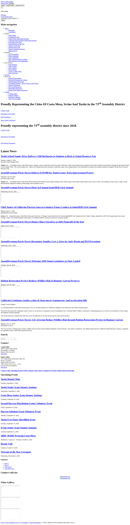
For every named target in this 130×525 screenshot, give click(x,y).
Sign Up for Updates (14, 99)
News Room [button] (8, 63)
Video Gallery (12, 66)
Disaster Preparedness (15, 78)
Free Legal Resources (14, 87)
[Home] (3, 15)
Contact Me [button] (4, 3)
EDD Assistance (6, 117)
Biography (11, 30)
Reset (3, 5)
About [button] (6, 28)
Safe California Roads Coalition (18, 59)
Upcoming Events (13, 37)
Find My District (13, 95)
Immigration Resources (15, 88)
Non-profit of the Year (15, 42)
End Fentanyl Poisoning (8, 143)
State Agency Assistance (8, 120)
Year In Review (13, 73)
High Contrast (10, 5)
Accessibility (24, 522)
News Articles (12, 68)
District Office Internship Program (18, 39)
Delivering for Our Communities (18, 61)
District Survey (12, 51)
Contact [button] (7, 92)
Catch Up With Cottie (14, 71)
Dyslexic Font (20, 5)
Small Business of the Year (16, 44)
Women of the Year (14, 47)
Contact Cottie (12, 94)
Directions (4, 354)
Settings (11, 3)
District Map (12, 35)
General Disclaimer (35, 522)
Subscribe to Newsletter (8, 114)
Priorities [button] (7, 52)
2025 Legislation (13, 54)
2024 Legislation (13, 56)
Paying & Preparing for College (17, 80)
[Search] (15, 339)
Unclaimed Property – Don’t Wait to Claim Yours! (23, 83)
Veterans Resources (14, 85)
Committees (12, 32)
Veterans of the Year (14, 46)
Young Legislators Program (16, 49)
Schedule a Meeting (14, 97)
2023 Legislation (13, 58)
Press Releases (12, 64)
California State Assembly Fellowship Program (22, 40)
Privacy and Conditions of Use (10, 522)
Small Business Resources (16, 82)
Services (7, 75)
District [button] (7, 34)
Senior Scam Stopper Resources (18, 90)
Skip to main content (7, 1)
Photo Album (12, 70)
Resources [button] (8, 76)
